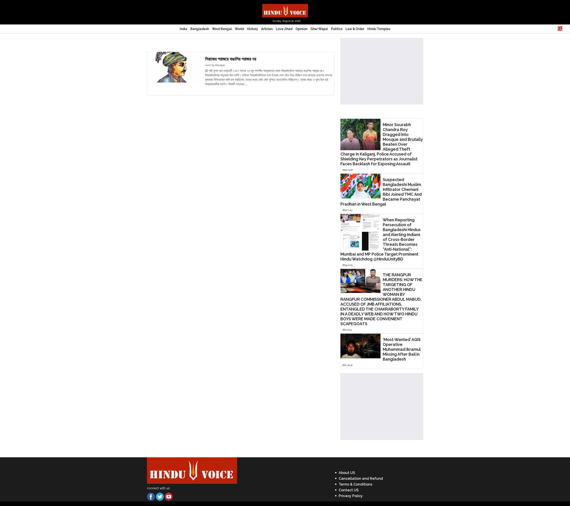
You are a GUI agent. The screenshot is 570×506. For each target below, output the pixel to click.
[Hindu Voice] (285, 10)
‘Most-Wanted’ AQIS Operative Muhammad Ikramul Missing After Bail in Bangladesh (402, 349)
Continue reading (217, 88)
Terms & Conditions (355, 484)
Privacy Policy (351, 496)
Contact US (349, 490)
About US (347, 473)
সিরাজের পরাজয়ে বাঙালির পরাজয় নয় (230, 59)
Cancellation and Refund (361, 478)
